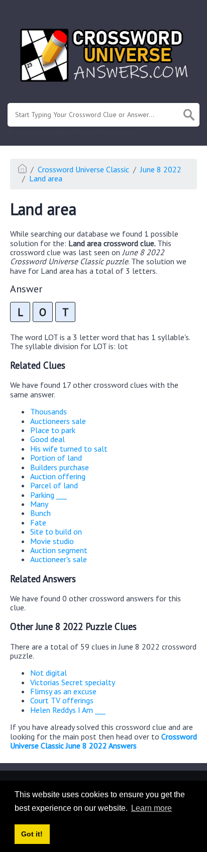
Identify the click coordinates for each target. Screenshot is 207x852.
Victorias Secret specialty (72, 682)
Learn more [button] (151, 808)
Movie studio (52, 541)
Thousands (48, 411)
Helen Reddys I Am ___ (68, 710)
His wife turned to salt (69, 449)
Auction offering (57, 476)
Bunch (40, 513)
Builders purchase (59, 467)
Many (39, 504)
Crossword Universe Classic (83, 169)
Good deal (47, 439)
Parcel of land (54, 485)
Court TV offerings (61, 700)
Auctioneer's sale (58, 559)
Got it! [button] (32, 834)
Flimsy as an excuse (63, 691)
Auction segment (58, 550)
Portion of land (56, 458)
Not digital (48, 673)
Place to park (52, 430)
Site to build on (56, 531)
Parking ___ (48, 495)
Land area (45, 178)
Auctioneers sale (58, 421)
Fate (38, 522)
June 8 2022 (160, 169)
